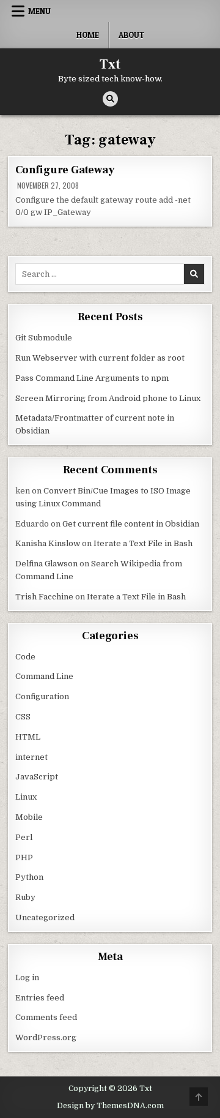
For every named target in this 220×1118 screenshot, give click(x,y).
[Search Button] (110, 99)
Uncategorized (45, 917)
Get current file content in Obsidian (130, 523)
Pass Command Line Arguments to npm (92, 378)
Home (87, 35)
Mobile (29, 817)
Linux (26, 796)
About (131, 35)
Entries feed (39, 997)
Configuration (42, 696)
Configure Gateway (64, 170)
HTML (27, 736)
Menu (39, 11)
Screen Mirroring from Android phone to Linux (107, 398)
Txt (110, 64)
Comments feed (46, 1017)
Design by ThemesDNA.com (110, 1105)
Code (25, 656)
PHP (24, 857)
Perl (23, 837)
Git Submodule (43, 337)
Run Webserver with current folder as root (100, 357)
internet (31, 757)
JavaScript (36, 776)
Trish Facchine (44, 596)
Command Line (44, 676)
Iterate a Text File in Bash (143, 543)
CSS (23, 716)
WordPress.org (45, 1037)
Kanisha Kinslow (47, 543)
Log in (27, 977)
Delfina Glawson (46, 563)
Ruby (25, 897)
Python (29, 877)
